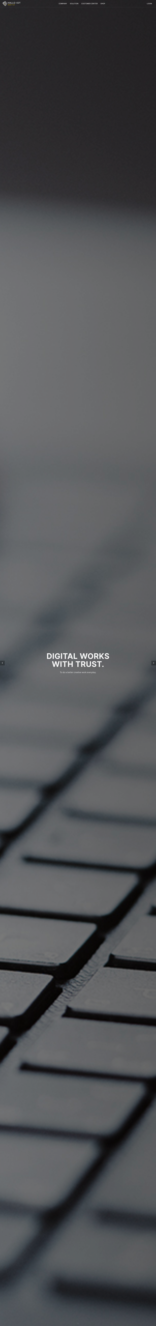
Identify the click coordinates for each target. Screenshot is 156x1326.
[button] (2, 663)
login (149, 4)
